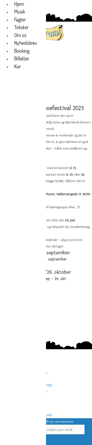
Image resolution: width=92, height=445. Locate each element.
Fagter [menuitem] (20, 19)
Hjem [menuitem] (19, 3)
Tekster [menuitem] (21, 27)
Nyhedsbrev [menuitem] (25, 42)
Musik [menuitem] (19, 11)
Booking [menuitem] (22, 50)
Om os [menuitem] (20, 35)
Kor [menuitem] (17, 66)
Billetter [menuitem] (21, 58)
